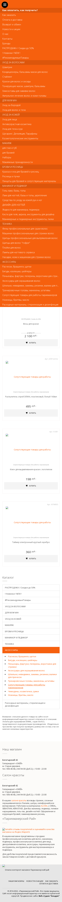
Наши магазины (16, 881)
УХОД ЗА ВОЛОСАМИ (15, 606)
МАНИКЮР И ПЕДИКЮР (16, 637)
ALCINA (44, 806)
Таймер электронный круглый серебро (31, 542)
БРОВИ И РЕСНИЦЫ (14, 631)
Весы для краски (31, 324)
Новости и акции (34, 881)
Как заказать (51, 881)
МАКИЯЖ (9, 625)
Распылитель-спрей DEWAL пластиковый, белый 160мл (31, 396)
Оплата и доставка (48, 883)
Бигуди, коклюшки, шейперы (22, 660)
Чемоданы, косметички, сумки (23, 691)
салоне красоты (18, 800)
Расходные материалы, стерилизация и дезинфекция (25, 704)
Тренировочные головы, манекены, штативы (31, 681)
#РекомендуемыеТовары (18, 600)
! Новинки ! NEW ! (13, 593)
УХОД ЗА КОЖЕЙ (13, 618)
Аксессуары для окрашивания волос (26, 670)
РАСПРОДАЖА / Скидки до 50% (20, 587)
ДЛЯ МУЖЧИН (12, 612)
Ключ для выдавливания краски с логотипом (31, 469)
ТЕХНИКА (9, 643)
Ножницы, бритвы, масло (20, 695)
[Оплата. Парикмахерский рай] (25, 869)
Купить (32, 342)
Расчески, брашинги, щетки (22, 656)
